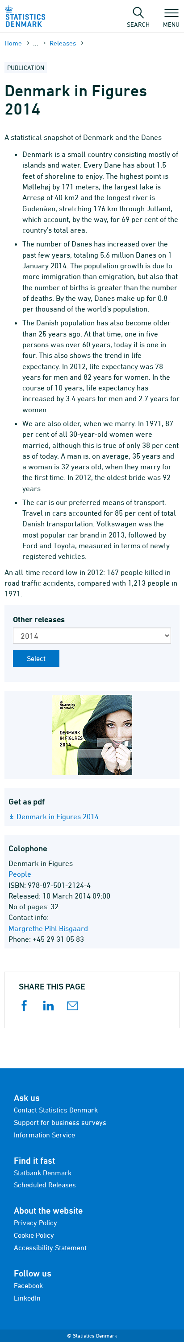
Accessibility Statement (50, 1248)
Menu (171, 24)
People (19, 874)
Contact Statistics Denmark (56, 1110)
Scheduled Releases (45, 1185)
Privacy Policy (35, 1223)
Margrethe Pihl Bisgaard (48, 928)
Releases (63, 43)
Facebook (28, 1285)
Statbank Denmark (42, 1173)
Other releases (39, 619)
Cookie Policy (34, 1235)
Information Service (44, 1135)
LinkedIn (27, 1298)
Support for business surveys (60, 1122)
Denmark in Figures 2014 (58, 816)
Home (13, 43)
